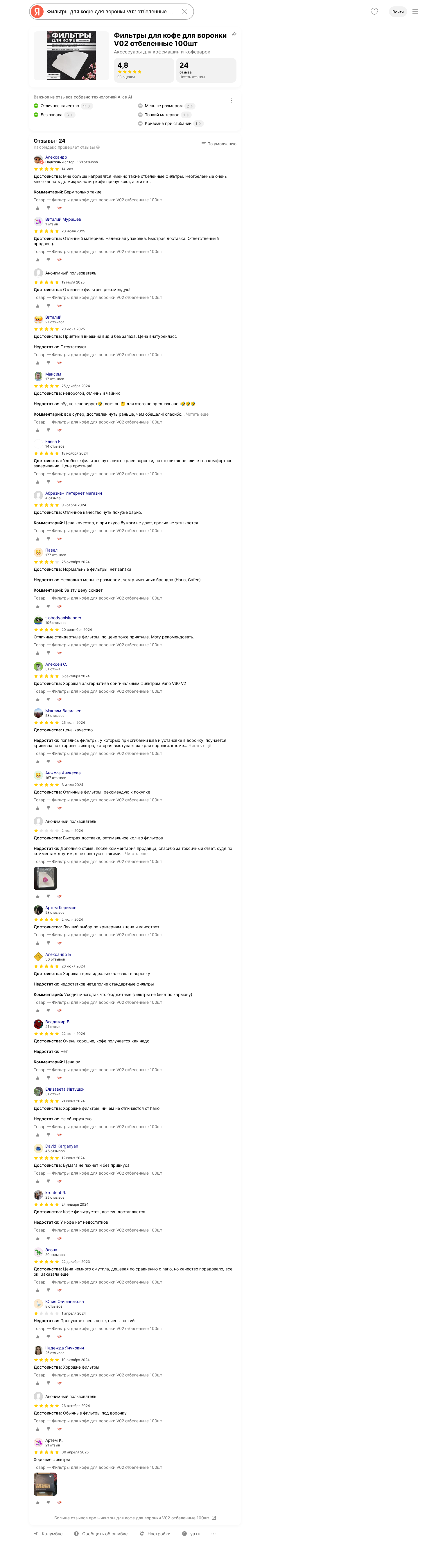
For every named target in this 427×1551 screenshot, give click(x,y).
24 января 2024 (75, 1204)
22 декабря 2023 (76, 1261)
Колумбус (52, 1533)
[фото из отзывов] (45, 879)
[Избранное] (374, 11)
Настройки (159, 1533)
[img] (46, 169)
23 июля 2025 (73, 231)
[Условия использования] (231, 100)
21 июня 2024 (73, 1101)
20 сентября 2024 (77, 629)
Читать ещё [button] (197, 414)
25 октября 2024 (76, 562)
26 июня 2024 (73, 966)
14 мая (67, 169)
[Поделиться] (234, 33)
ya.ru (195, 1533)
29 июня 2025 (73, 329)
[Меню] (415, 11)
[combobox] (110, 11)
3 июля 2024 (72, 784)
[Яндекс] (37, 11)
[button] (219, 143)
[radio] (38, 208)
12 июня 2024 (73, 1158)
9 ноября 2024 (74, 505)
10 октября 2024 (76, 1360)
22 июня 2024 (73, 1033)
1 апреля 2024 (74, 1313)
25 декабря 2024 (76, 386)
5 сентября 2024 (76, 676)
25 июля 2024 (73, 722)
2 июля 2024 (72, 919)
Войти (398, 12)
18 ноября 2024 (75, 453)
